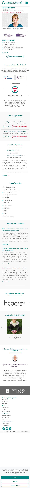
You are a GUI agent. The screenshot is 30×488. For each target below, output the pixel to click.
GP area (4, 409)
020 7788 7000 (18, 12)
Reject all (15, 481)
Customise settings (15, 485)
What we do (5, 401)
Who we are (5, 399)
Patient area (5, 407)
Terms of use (5, 423)
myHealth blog (6, 419)
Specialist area (6, 411)
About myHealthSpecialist (9, 398)
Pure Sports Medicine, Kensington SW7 (15, 131)
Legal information (7, 422)
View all (4, 52)
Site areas (5, 406)
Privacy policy (5, 425)
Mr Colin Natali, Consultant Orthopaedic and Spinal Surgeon (15, 365)
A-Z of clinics (5, 417)
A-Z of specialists (6, 415)
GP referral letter (5, 12)
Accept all (15, 477)
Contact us (5, 403)
